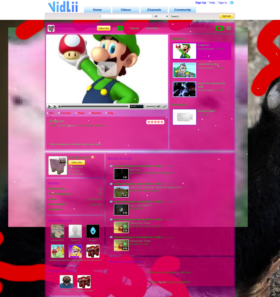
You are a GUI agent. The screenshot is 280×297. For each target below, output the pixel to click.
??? (199, 114)
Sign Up (200, 2)
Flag (110, 113)
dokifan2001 (57, 240)
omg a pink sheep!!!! (141, 205)
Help (212, 2)
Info (51, 113)
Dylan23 (75, 240)
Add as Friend (76, 167)
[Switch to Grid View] (228, 28)
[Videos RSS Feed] (92, 157)
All (120, 28)
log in (162, 282)
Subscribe (103, 28)
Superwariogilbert (75, 260)
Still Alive (135, 169)
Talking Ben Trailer (140, 223)
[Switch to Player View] (219, 28)
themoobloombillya (94, 260)
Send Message (76, 173)
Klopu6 (93, 240)
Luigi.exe (57, 121)
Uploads (134, 28)
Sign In (222, 2)
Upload (226, 16)
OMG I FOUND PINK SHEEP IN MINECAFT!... (157, 187)
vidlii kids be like (208, 64)
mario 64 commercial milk (211, 85)
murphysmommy (57, 260)
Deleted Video (206, 110)
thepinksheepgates (66, 125)
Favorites (152, 28)
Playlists (96, 113)
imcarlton (66, 290)
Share (81, 113)
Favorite (66, 113)
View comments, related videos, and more (76, 144)
